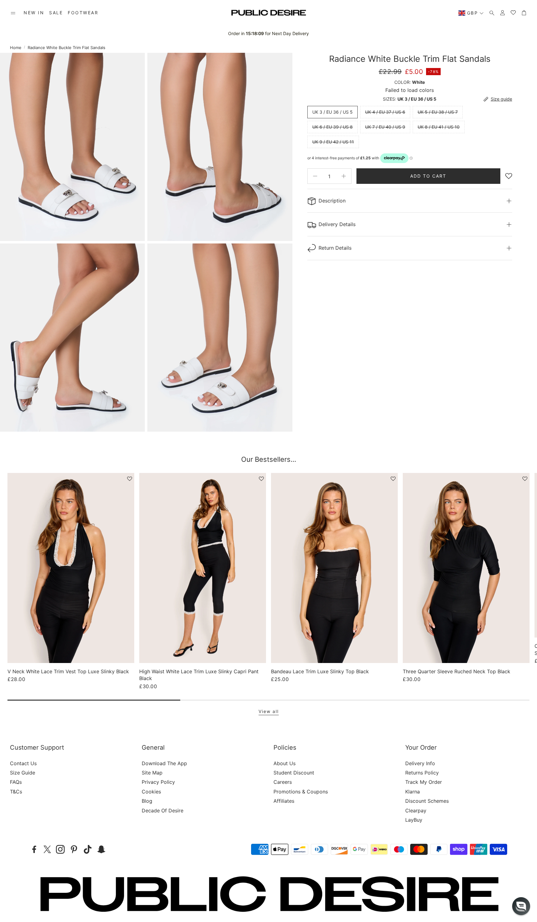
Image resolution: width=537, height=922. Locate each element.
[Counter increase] (343, 176)
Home (15, 47)
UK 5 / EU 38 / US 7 (438, 112)
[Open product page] (70, 568)
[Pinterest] (74, 849)
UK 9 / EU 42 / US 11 (333, 141)
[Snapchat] (101, 849)
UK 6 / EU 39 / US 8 (332, 126)
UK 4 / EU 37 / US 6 (385, 112)
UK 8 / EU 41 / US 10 (439, 126)
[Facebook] (34, 849)
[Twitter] (47, 849)
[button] (13, 13)
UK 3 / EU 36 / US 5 (332, 112)
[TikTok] (87, 849)
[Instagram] (60, 849)
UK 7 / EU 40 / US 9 (385, 126)
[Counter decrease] (315, 176)
